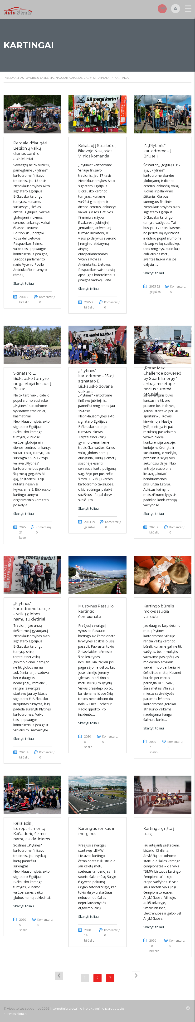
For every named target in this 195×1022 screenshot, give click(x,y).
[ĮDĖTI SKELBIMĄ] (162, 8)
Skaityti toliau (23, 283)
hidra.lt (21, 1014)
